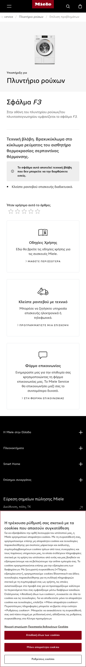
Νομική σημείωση (15, 626)
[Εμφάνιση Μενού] (9, 6)
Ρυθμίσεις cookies (43, 659)
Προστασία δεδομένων (42, 626)
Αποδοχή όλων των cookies (43, 635)
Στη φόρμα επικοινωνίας (44, 398)
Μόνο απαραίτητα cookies (43, 647)
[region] (43, 589)
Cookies (63, 626)
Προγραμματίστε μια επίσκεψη (44, 325)
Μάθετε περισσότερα (44, 261)
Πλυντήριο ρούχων (31, 16)
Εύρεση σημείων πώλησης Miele (33, 499)
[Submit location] (81, 507)
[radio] (10, 211)
